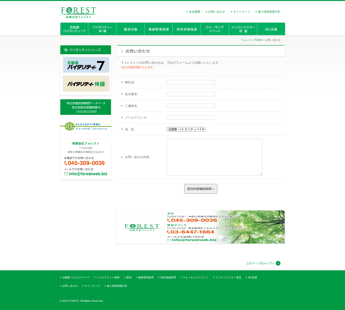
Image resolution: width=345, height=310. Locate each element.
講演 (130, 28)
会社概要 (194, 11)
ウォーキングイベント (215, 28)
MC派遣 (271, 28)
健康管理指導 (158, 28)
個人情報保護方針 (269, 11)
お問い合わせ (216, 11)
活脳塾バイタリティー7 (73, 28)
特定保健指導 (186, 28)
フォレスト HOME (251, 40)
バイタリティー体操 (102, 28)
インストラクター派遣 (243, 28)
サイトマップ (241, 11)
